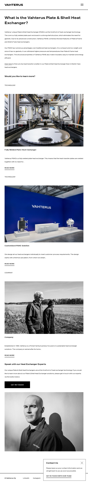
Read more (9, 168)
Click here (8, 64)
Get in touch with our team (58, 476)
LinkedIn (26, 478)
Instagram (37, 478)
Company (9, 273)
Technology (10, 85)
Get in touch (17, 385)
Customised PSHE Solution (17, 246)
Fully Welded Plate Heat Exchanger (20, 150)
